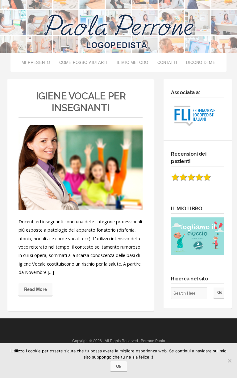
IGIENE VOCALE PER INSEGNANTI (81, 101)
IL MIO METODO (132, 62)
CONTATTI (167, 62)
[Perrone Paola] (118, 28)
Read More (35, 289)
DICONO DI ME (200, 62)
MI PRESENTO (36, 62)
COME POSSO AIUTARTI (83, 62)
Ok (118, 366)
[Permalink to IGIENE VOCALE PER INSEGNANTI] (81, 167)
